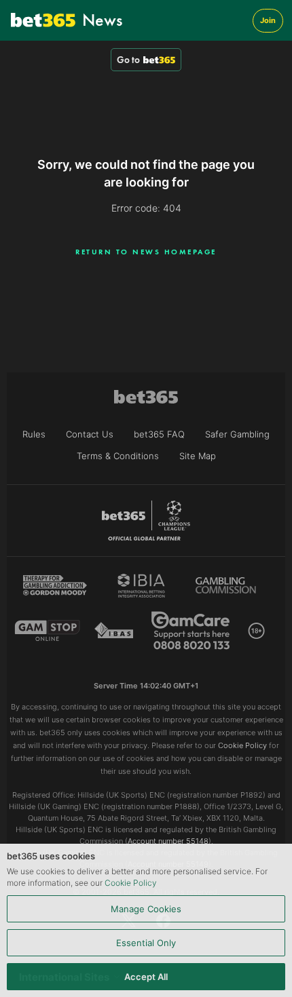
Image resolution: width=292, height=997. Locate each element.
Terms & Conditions (118, 455)
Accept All (146, 976)
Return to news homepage (146, 251)
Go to (128, 60)
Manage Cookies (146, 908)
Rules (33, 434)
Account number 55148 (168, 841)
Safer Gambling (237, 434)
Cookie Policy (131, 883)
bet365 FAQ (159, 434)
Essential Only (146, 942)
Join (268, 20)
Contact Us (89, 434)
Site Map (197, 455)
